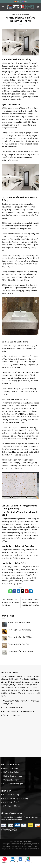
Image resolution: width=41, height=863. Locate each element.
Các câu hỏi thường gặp (13, 783)
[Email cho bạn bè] (22, 591)
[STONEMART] (20, 7)
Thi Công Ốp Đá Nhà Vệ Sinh (20, 637)
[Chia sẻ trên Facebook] (14, 591)
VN (18, 1)
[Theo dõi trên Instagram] (7, 830)
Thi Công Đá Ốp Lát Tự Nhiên (20, 651)
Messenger (20, 862)
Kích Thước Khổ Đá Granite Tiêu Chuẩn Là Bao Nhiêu (11, 602)
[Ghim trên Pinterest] (26, 591)
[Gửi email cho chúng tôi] (15, 830)
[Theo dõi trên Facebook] (3, 830)
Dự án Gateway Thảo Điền (19, 623)
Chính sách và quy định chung (15, 798)
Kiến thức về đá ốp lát (20, 15)
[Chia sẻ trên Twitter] (18, 591)
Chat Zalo (12, 862)
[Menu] (3, 7)
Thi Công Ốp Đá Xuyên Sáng (19, 630)
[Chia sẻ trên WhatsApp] (10, 591)
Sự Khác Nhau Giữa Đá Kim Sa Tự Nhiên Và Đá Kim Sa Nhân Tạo (30, 602)
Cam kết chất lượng (11, 794)
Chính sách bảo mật (11, 802)
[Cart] (38, 7)
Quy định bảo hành (11, 780)
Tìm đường (28, 862)
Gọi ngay (4, 862)
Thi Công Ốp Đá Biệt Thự (18, 644)
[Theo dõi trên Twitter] (11, 830)
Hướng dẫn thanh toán (12, 776)
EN (26, 1)
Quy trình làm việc (10, 768)
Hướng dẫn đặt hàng (12, 772)
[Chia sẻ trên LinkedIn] (31, 591)
